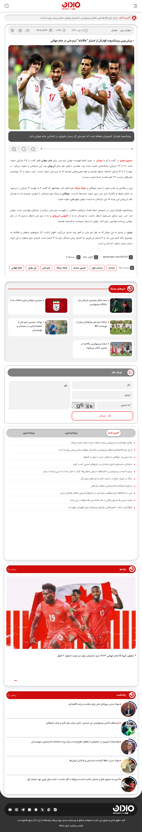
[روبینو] (29, 809)
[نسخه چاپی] (12, 30)
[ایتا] (49, 809)
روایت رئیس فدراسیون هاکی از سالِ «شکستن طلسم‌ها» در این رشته (101, 500)
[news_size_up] (14, 149)
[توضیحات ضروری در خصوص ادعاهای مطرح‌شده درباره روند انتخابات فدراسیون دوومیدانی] (128, 747)
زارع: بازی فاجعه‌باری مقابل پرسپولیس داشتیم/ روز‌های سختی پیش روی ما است (95, 450)
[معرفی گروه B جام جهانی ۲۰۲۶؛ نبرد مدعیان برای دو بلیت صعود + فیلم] (71, 613)
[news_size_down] (33, 149)
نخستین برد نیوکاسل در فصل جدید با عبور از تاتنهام (108, 457)
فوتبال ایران (125, 30)
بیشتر (13, 569)
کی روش (32, 268)
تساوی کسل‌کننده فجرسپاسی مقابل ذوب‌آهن (111, 486)
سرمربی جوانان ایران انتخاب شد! (26, 300)
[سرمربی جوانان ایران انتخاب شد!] (56, 305)
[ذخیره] (20, 30)
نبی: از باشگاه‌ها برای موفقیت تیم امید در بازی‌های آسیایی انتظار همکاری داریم (96, 493)
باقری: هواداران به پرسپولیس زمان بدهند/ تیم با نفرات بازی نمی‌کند (101, 443)
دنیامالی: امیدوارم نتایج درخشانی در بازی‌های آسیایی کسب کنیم (102, 464)
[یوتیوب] (10, 809)
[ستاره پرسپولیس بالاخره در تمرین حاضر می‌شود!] (121, 349)
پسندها (71, 257)
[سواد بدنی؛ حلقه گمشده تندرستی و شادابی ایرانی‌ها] (128, 766)
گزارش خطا (88, 257)
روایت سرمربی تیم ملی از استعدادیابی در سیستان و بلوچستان (29, 326)
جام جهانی (16, 268)
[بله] (55, 809)
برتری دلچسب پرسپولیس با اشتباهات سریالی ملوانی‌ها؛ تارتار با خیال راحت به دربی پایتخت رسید (87, 471)
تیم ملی (46, 268)
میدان (112, 268)
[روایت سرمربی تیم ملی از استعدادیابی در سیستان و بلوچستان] (56, 327)
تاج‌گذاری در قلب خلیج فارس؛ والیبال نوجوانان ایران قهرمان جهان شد (100, 507)
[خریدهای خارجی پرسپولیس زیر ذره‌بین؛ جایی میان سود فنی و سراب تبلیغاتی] (128, 728)
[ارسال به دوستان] (28, 30)
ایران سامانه (64, 825)
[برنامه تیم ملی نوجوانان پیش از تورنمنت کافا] (121, 327)
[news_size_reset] (23, 149)
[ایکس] (42, 809)
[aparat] (16, 809)
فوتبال (114, 30)
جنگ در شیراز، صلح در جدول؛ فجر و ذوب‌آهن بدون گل (106, 479)
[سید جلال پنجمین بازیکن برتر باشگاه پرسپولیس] (121, 305)
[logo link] (71, 6)
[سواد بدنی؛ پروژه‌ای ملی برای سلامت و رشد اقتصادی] (128, 709)
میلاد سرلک (61, 268)
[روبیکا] (36, 809)
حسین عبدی (79, 268)
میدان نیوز (97, 268)
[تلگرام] (23, 809)
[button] (15, 680)
